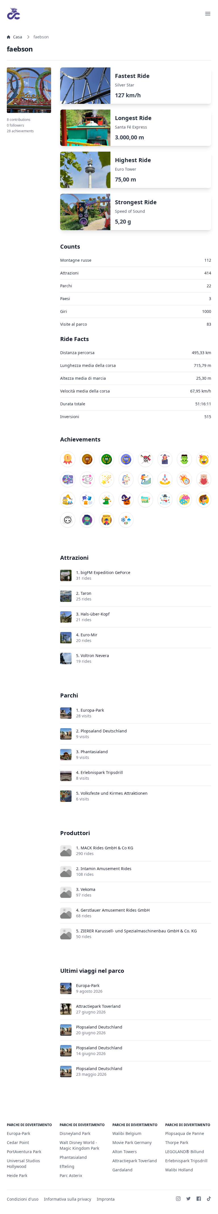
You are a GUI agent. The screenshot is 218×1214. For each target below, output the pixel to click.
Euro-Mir (89, 634)
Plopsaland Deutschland (104, 731)
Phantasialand (94, 751)
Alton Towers (124, 1151)
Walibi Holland (179, 1169)
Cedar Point (18, 1142)
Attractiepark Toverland (98, 1006)
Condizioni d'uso (22, 1199)
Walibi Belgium (126, 1133)
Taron (86, 593)
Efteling (67, 1166)
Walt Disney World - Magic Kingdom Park (79, 1145)
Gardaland (122, 1169)
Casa (17, 37)
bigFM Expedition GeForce (105, 572)
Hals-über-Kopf (95, 614)
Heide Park (17, 1175)
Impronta (106, 1199)
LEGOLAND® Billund (184, 1151)
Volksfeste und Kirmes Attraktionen (114, 793)
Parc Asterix (71, 1175)
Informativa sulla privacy (67, 1199)
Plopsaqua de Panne (184, 1133)
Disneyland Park (75, 1133)
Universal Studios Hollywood (23, 1163)
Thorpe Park (176, 1142)
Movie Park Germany (132, 1142)
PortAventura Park (24, 1151)
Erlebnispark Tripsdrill (102, 772)
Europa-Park (92, 710)
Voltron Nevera (95, 655)
